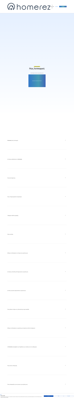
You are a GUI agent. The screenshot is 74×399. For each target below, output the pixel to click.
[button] (37, 140)
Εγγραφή (63, 6)
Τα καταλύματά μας (52, 6)
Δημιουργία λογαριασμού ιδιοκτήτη (37, 80)
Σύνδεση (56, 6)
